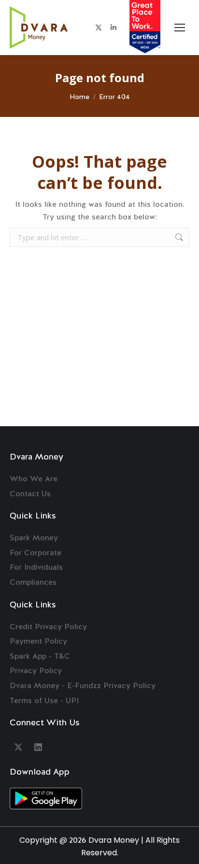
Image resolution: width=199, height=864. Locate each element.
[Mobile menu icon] (179, 27)
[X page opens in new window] (98, 27)
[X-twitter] (18, 747)
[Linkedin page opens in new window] (113, 27)
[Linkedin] (38, 747)
